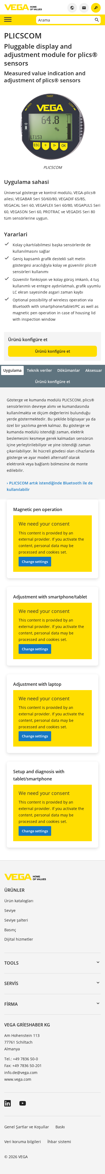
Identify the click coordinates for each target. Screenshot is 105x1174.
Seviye (10, 910)
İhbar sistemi (59, 1141)
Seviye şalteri (16, 920)
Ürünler (14, 890)
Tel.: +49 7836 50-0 (21, 1058)
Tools (11, 963)
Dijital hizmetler (18, 939)
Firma (11, 1004)
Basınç (10, 929)
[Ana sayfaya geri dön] (25, 876)
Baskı (60, 1126)
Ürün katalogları (18, 900)
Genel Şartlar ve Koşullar (26, 1126)
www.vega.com (17, 1079)
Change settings (35, 561)
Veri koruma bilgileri (22, 1141)
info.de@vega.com (20, 1072)
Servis (11, 983)
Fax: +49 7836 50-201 (23, 1065)
